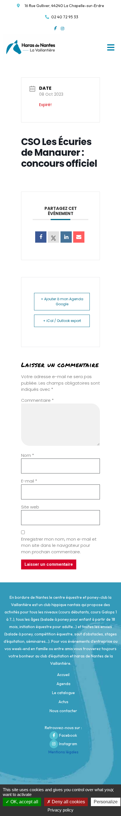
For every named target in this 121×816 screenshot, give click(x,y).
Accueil (63, 674)
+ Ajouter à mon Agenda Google (62, 301)
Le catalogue (63, 692)
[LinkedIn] (66, 237)
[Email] (78, 237)
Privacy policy (60, 810)
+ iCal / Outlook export (62, 320)
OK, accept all (23, 801)
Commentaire (37, 400)
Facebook (68, 735)
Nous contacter (63, 710)
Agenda (63, 683)
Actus (63, 701)
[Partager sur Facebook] (40, 237)
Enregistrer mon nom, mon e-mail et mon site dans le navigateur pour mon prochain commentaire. (59, 545)
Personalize (106, 801)
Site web (30, 507)
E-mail (29, 481)
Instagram (68, 743)
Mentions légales (63, 751)
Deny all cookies (68, 801)
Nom (27, 455)
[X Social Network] (53, 237)
